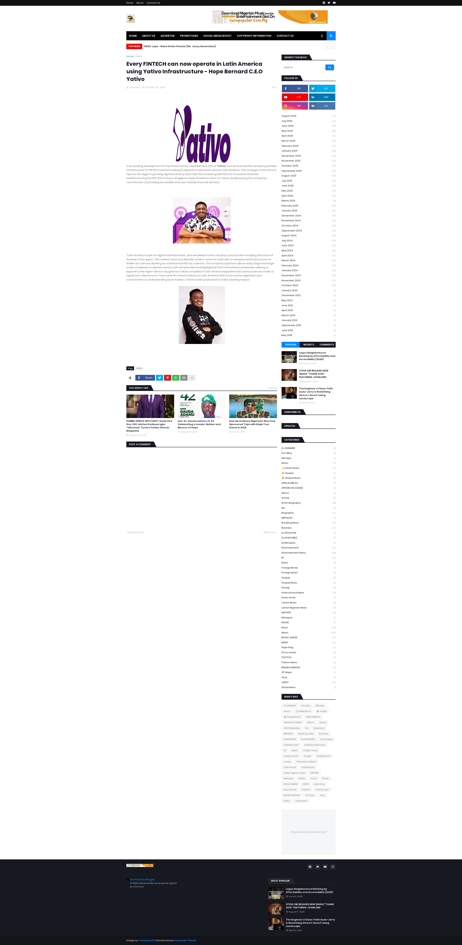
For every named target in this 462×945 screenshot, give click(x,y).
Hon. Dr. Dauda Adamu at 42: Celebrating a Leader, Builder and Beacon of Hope (199, 424)
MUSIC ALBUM (309, 637)
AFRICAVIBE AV (309, 483)
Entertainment (309, 547)
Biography (309, 513)
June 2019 (309, 330)
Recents (308, 344)
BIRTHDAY (309, 518)
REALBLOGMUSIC (309, 667)
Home (129, 2)
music (309, 627)
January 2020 (309, 320)
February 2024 (309, 265)
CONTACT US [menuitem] (285, 36)
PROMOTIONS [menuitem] (189, 36)
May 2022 (309, 300)
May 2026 (309, 131)
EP (309, 557)
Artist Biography (309, 503)
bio (309, 508)
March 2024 (309, 260)
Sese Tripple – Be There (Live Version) (170, 46)
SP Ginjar (309, 672)
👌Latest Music (309, 468)
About (140, 2)
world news (309, 687)
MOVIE (309, 622)
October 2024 (309, 225)
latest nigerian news (309, 607)
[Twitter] (159, 378)
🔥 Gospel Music (309, 478)
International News (309, 592)
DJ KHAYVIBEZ (309, 537)
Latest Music (309, 602)
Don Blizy (309, 453)
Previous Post (136, 532)
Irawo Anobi (309, 597)
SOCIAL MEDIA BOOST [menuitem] (217, 36)
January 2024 (309, 270)
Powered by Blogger (142, 879)
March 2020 (309, 315)
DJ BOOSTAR (309, 533)
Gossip (309, 587)
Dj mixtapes (309, 542)
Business (309, 527)
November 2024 (309, 220)
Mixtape (309, 458)
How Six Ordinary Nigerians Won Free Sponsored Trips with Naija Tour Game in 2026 (252, 424)
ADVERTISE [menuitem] (168, 36)
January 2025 (309, 210)
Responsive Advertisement (308, 832)
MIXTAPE (309, 612)
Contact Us (153, 2)
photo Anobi (309, 652)
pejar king (309, 647)
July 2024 (309, 240)
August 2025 (309, 175)
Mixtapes (309, 617)
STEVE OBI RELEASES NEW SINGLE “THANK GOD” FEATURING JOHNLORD (313, 374)
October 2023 (309, 285)
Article (309, 498)
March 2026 (309, 141)
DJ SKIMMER (309, 448)
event (309, 562)
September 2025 (309, 171)
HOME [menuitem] (133, 36)
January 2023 (309, 290)
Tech (309, 677)
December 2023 (309, 275)
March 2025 (309, 200)
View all (273, 387)
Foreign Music (309, 572)
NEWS (139, 56)
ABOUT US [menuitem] (148, 36)
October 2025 (309, 165)
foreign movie (309, 567)
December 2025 (309, 156)
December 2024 (309, 215)
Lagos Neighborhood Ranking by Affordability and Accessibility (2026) (317, 356)
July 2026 (309, 121)
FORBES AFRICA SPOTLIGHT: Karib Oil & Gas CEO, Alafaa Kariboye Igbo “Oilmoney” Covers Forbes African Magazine (149, 426)
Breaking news (309, 522)
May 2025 (309, 190)
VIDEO (309, 682)
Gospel (309, 577)
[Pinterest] (167, 378)
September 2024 (309, 230)
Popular (290, 344)
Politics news (309, 662)
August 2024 (309, 235)
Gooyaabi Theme (185, 940)
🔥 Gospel (309, 473)
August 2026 (309, 116)
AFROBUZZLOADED (309, 488)
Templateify (147, 940)
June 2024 (309, 245)
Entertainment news (309, 552)
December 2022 (309, 295)
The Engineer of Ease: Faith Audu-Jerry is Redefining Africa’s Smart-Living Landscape (316, 393)
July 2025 (309, 180)
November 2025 (309, 160)
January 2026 (309, 150)
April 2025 (309, 195)
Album (309, 493)
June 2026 (309, 126)
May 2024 (309, 250)
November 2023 (309, 280)
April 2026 (309, 135)
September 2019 (309, 325)
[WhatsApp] (175, 378)
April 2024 (309, 255)
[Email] (184, 378)
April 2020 (309, 310)
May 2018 (309, 335)
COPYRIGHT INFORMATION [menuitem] (254, 36)
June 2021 (309, 305)
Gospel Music (309, 582)
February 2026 (309, 146)
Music (309, 463)
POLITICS (309, 657)
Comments (327, 344)
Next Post (269, 532)
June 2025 (309, 185)
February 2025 (309, 205)
